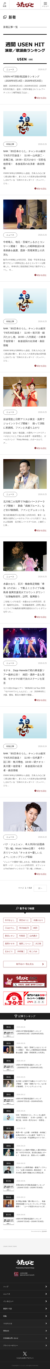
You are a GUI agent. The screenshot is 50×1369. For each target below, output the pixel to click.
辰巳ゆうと (24, 920)
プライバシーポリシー (10, 1345)
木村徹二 (21, 951)
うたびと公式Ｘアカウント (25, 1358)
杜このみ (33, 951)
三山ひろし (10, 928)
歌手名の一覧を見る (25, 964)
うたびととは (7, 1323)
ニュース (6, 1294)
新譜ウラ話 (7, 1309)
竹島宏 (22, 936)
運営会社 (6, 1331)
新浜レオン (10, 936)
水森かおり (38, 920)
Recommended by (36, 1231)
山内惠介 (33, 936)
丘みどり (9, 951)
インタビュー (8, 1301)
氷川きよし (10, 920)
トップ (5, 1287)
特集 (5, 1316)
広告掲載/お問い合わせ (10, 1338)
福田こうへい (25, 944)
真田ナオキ (10, 944)
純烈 (35, 928)
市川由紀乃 (24, 928)
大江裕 (38, 944)
